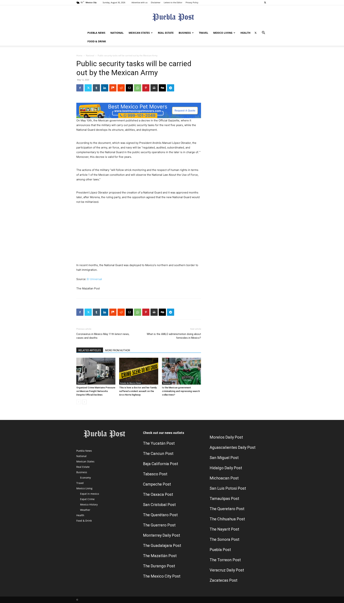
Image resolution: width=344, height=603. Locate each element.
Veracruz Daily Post (227, 570)
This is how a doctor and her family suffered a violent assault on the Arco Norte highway (138, 391)
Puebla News (96, 32)
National (117, 32)
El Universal (94, 279)
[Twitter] (265, 2)
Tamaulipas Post (224, 498)
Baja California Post (160, 464)
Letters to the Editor (173, 2)
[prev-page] (78, 402)
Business (185, 32)
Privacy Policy (192, 2)
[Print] (154, 87)
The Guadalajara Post (162, 545)
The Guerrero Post (159, 525)
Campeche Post (157, 484)
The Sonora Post (224, 539)
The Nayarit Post (224, 529)
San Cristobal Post (159, 504)
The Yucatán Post (159, 443)
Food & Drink (96, 41)
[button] (263, 33)
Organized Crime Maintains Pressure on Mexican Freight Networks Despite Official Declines (95, 391)
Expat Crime (87, 499)
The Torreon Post (225, 560)
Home (79, 55)
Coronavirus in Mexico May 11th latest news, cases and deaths (102, 335)
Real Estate (166, 32)
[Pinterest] (145, 87)
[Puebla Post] (172, 17)
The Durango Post (159, 566)
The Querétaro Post (160, 515)
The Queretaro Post (227, 509)
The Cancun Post (158, 453)
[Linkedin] (104, 87)
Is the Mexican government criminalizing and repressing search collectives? (181, 391)
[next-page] (84, 402)
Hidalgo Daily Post (226, 468)
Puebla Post (220, 549)
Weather (85, 510)
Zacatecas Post (223, 580)
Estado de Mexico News (130, 383)
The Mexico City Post (161, 576)
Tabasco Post (155, 474)
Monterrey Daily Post (161, 535)
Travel (203, 32)
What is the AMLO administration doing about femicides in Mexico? (174, 335)
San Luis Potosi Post (228, 488)
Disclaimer (155, 2)
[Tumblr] (96, 87)
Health (245, 32)
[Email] (129, 87)
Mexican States (139, 32)
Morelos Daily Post (226, 437)
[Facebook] (79, 87)
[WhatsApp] (137, 87)
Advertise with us (139, 2)
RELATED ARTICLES (89, 350)
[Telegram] (170, 87)
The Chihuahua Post (227, 519)
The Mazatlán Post (160, 556)
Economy (85, 477)
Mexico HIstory (89, 504)
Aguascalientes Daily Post (232, 447)
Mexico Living (222, 32)
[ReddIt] (121, 87)
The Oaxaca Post (158, 494)
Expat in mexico (89, 493)
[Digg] (162, 87)
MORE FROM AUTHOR (117, 350)
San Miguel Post (224, 457)
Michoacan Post (224, 478)
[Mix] (112, 87)
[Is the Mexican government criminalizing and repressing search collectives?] (181, 371)
